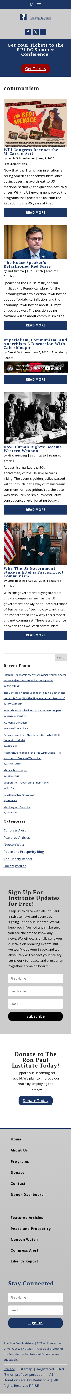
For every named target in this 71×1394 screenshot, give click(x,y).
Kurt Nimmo (16, 271)
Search (61, 657)
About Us (19, 1150)
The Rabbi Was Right (15, 770)
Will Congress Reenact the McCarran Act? (31, 151)
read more (35, 212)
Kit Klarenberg (17, 455)
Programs (20, 1161)
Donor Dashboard (27, 1194)
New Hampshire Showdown (19, 795)
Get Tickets (35, 68)
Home (16, 1139)
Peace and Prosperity (31, 1228)
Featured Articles (15, 164)
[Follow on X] (36, 32)
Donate (18, 1172)
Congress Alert (15, 830)
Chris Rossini (16, 580)
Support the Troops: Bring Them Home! (26, 782)
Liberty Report (24, 1261)
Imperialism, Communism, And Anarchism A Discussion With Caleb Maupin (35, 343)
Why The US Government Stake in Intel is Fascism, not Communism (34, 572)
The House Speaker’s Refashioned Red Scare (27, 264)
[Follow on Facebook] (28, 32)
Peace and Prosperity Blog (24, 851)
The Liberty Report (18, 859)
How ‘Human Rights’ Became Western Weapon (33, 448)
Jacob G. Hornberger (21, 158)
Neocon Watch (15, 844)
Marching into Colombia (17, 807)
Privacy (9, 1369)
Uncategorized (15, 866)
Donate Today (35, 1100)
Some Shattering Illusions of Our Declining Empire (32, 710)
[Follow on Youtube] (43, 32)
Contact (18, 1183)
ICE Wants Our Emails (16, 722)
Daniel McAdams (19, 352)
